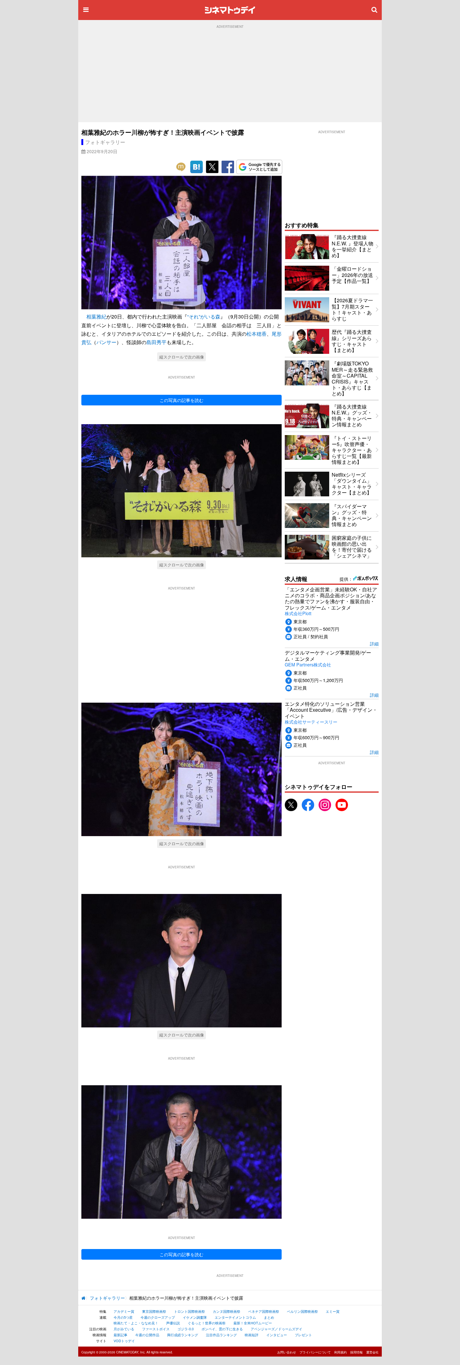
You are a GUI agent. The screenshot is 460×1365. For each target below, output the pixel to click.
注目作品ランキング (221, 1334)
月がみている (124, 1328)
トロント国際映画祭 (189, 1311)
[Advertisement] (230, 75)
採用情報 (356, 1352)
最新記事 (120, 1334)
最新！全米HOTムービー (252, 1322)
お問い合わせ (286, 1352)
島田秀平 (156, 342)
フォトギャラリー (105, 142)
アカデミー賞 (124, 1311)
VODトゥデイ (124, 1340)
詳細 (374, 643)
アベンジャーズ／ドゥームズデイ (276, 1328)
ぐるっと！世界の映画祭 (207, 1322)
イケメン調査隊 (195, 1317)
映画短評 (251, 1334)
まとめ (269, 1317)
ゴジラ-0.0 (185, 1328)
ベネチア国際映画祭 (263, 1311)
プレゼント (303, 1334)
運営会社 (372, 1352)
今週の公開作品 (147, 1334)
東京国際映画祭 (154, 1311)
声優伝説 (173, 1322)
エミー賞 (333, 1311)
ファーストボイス (156, 1328)
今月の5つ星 (123, 1317)
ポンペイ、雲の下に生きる (222, 1328)
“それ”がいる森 (203, 316)
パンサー (106, 342)
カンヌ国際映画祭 (226, 1311)
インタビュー (276, 1334)
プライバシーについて (315, 1352)
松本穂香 (257, 333)
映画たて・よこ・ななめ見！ (136, 1322)
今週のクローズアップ (158, 1317)
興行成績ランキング (182, 1334)
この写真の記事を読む (181, 400)
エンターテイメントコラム (235, 1317)
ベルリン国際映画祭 (302, 1311)
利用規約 (340, 1352)
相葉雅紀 (96, 316)
